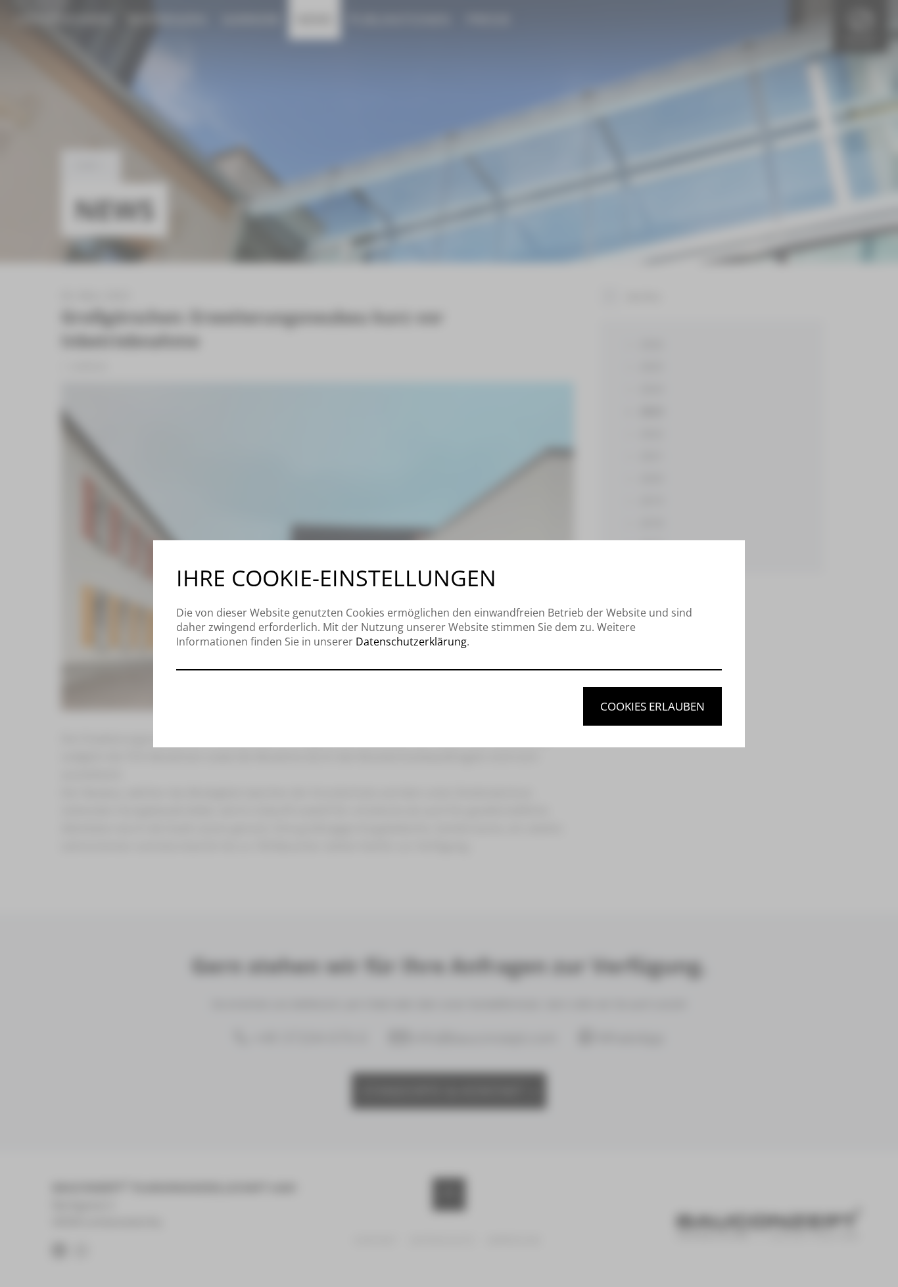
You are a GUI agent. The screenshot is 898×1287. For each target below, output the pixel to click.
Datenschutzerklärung (411, 641)
